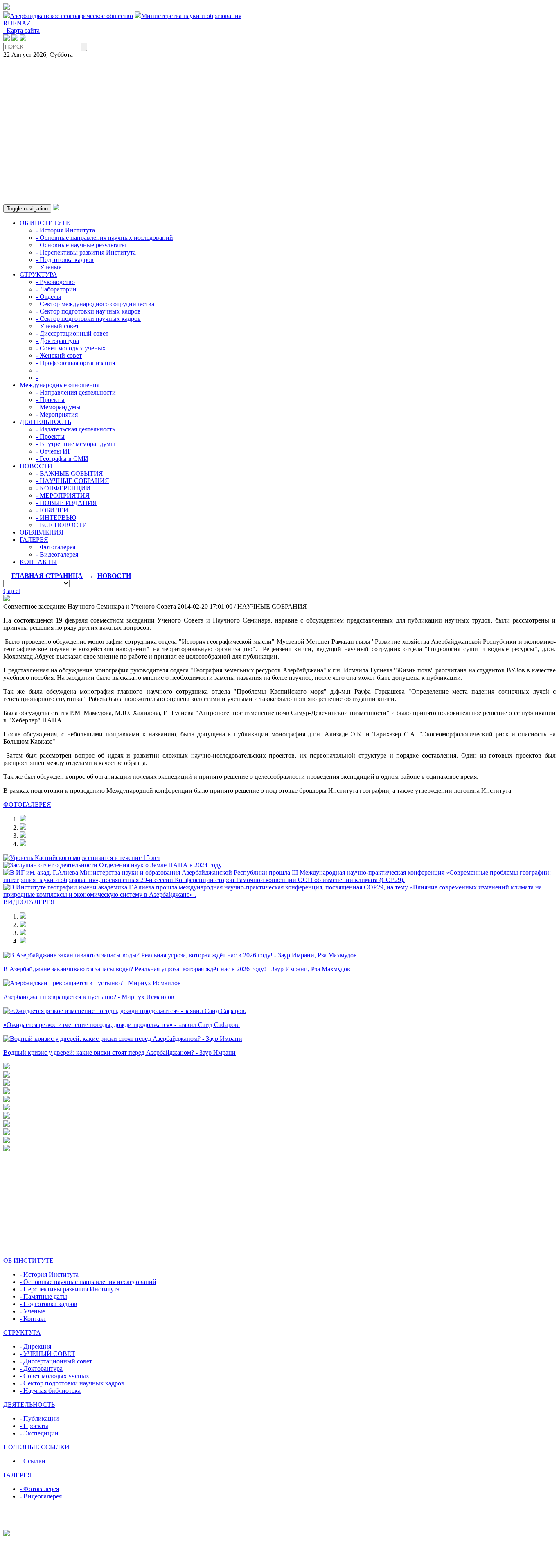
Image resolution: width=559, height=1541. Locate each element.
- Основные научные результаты (81, 244)
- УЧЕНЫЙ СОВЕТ (47, 1353)
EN (17, 23)
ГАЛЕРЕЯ (34, 539)
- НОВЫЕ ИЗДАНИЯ (66, 502)
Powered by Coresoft (279, 1525)
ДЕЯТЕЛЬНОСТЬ (45, 421)
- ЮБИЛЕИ (52, 510)
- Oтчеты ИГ (53, 451)
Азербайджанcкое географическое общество (71, 15)
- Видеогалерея (57, 554)
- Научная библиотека (50, 1390)
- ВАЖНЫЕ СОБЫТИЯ (69, 473)
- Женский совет (59, 355)
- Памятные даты (43, 1296)
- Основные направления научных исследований (104, 237)
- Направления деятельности (76, 392)
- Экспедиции (39, 1433)
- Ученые (48, 267)
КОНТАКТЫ (38, 561)
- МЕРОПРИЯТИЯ (63, 495)
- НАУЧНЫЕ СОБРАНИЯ (72, 480)
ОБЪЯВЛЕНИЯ (41, 532)
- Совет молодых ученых (71, 348)
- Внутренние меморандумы (75, 443)
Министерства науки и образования (191, 15)
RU (8, 23)
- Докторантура (57, 340)
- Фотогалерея (55, 547)
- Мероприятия (57, 414)
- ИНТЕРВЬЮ (56, 517)
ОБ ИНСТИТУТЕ (45, 222)
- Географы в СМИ (62, 458)
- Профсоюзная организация (75, 362)
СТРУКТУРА (38, 274)
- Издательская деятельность (75, 429)
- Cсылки (32, 1461)
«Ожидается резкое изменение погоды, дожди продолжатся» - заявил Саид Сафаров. (121, 1024)
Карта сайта (21, 30)
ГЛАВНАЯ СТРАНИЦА (47, 575)
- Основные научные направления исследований (88, 1281)
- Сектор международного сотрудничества (95, 303)
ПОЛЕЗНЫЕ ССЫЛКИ (36, 1447)
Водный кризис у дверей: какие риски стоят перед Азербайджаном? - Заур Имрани (119, 1052)
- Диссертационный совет (72, 333)
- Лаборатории (56, 289)
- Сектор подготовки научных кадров (88, 311)
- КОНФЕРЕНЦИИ (63, 488)
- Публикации (39, 1418)
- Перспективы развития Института (86, 252)
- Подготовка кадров (65, 259)
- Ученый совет (57, 326)
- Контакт (33, 1318)
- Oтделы (48, 296)
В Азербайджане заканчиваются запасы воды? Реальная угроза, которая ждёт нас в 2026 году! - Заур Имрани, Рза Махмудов (176, 969)
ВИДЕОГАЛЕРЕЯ (29, 901)
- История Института (65, 230)
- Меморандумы (58, 407)
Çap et (11, 590)
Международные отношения (59, 384)
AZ (26, 23)
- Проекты (50, 399)
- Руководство (55, 281)
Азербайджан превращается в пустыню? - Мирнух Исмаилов (88, 996)
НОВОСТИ (36, 466)
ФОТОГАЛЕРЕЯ (27, 804)
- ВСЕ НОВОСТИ (61, 524)
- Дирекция (35, 1346)
